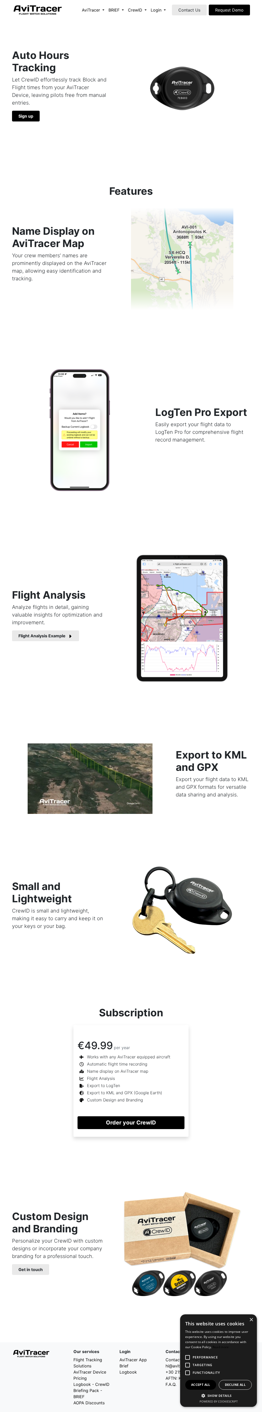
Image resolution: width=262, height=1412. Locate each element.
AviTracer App (133, 1359)
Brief (123, 1365)
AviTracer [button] (91, 10)
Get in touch (30, 1269)
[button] (218, 1395)
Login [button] (157, 10)
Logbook (128, 1372)
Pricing (80, 1378)
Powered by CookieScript (219, 1401)
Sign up (25, 116)
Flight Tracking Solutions (87, 1362)
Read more (221, 1347)
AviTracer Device (89, 1372)
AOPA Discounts (89, 1402)
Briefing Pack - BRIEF (87, 1393)
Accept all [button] (200, 1385)
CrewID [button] (136, 10)
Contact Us (189, 10)
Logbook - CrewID (91, 1384)
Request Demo (229, 10)
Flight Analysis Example (42, 635)
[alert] (218, 1360)
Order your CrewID (131, 1122)
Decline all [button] (235, 1385)
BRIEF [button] (114, 10)
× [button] (251, 1320)
